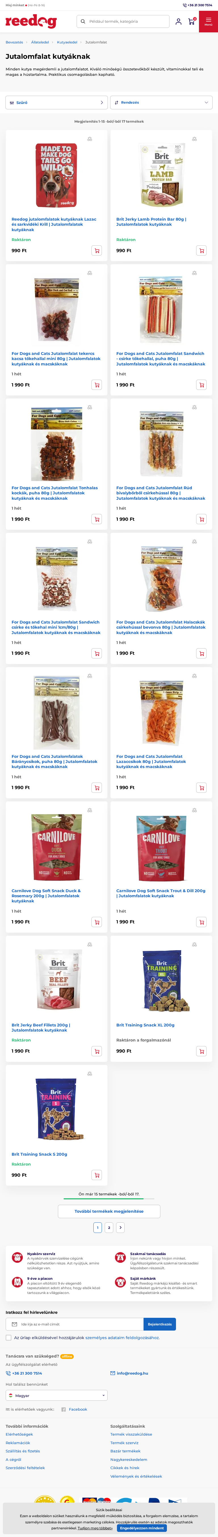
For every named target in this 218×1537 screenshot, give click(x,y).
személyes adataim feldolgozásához (122, 1337)
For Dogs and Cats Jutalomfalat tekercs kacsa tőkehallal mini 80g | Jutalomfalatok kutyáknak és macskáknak (56, 358)
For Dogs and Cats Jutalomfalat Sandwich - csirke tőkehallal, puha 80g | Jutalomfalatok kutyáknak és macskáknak (160, 358)
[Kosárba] (97, 250)
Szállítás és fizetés (23, 1451)
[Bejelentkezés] (178, 21)
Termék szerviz (124, 1442)
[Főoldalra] (31, 21)
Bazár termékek (125, 1451)
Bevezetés (14, 42)
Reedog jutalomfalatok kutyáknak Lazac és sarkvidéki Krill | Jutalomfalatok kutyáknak (54, 224)
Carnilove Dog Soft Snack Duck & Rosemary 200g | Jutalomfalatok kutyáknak (46, 896)
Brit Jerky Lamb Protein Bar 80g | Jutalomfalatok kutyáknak (151, 222)
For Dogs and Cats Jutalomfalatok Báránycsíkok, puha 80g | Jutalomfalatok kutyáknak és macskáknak (54, 761)
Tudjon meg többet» (95, 1528)
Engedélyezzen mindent (142, 1528)
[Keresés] (83, 21)
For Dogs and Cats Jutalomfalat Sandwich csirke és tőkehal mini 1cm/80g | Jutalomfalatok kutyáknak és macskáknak (56, 627)
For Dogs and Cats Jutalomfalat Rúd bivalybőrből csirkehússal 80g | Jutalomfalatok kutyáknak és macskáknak (160, 493)
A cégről (13, 1459)
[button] (208, 21)
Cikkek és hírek (124, 1467)
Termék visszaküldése (131, 1434)
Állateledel (40, 42)
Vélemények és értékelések (136, 1476)
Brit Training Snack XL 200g (145, 1025)
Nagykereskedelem (128, 1459)
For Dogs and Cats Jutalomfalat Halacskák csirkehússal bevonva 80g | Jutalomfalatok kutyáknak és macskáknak (161, 627)
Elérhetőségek (19, 1434)
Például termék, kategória (113, 21)
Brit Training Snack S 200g (39, 1154)
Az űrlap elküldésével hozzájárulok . (87, 1337)
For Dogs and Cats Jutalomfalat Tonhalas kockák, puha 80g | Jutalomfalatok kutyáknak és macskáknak (55, 493)
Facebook (78, 1409)
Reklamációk (18, 1442)
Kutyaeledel (67, 42)
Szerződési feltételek (25, 1467)
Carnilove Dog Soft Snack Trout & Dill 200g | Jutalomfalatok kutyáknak (161, 893)
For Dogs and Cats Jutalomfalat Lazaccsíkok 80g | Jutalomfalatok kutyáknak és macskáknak (151, 761)
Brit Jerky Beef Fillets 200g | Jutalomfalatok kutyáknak (41, 1027)
